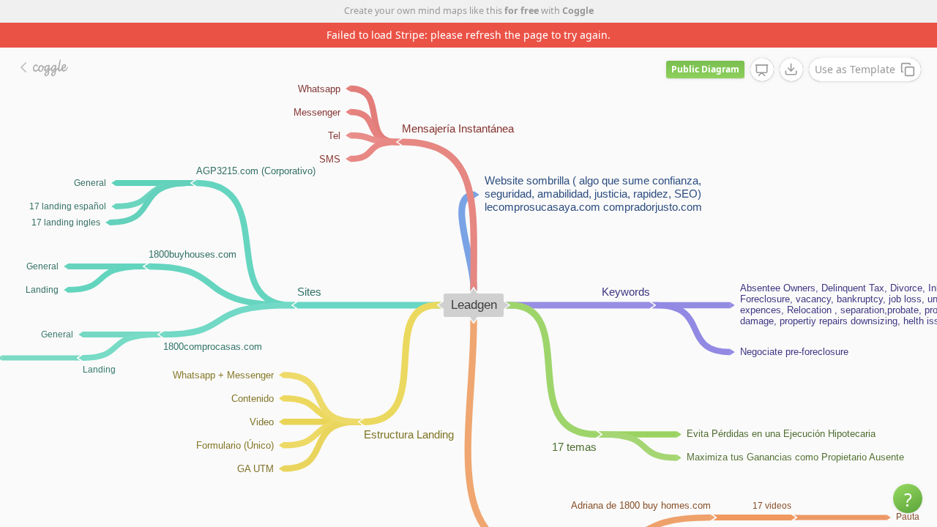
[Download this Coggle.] (791, 69)
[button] (907, 498)
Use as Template (855, 69)
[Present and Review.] (762, 70)
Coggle (578, 10)
